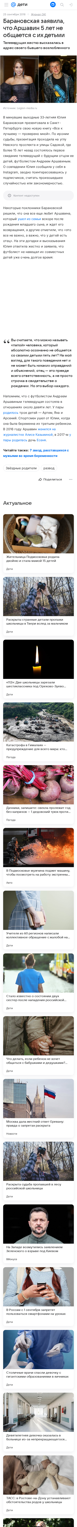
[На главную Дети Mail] (21, 4)
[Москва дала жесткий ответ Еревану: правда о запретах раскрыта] (38, 1108)
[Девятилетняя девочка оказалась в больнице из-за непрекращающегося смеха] (38, 1422)
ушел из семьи (29, 219)
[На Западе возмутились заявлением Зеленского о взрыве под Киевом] (38, 1233)
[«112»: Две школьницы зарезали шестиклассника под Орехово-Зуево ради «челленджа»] (38, 669)
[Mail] (13, 4)
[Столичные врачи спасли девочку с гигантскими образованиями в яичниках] (38, 1359)
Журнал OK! (38, 14)
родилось (10, 413)
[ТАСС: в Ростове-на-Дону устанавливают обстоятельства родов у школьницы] (38, 1484)
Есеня (41, 440)
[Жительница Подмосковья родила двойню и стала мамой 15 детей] (38, 543)
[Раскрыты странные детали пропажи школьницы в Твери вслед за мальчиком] (38, 606)
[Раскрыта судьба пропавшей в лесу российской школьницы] (38, 1171)
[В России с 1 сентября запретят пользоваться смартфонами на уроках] (38, 1296)
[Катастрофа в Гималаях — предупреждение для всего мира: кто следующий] (38, 731)
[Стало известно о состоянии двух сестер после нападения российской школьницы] (38, 982)
